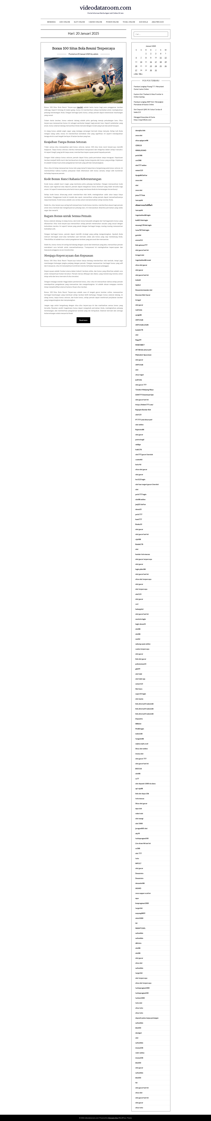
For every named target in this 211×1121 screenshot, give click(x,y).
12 (166, 58)
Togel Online (129, 22)
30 (151, 70)
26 (166, 66)
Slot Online (79, 22)
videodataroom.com (105, 8)
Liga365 (80, 107)
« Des (136, 74)
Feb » (141, 74)
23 (151, 66)
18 (161, 62)
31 (156, 70)
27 (136, 70)
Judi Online (64, 22)
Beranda (51, 22)
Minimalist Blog (113, 1118)
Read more (83, 320)
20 (136, 66)
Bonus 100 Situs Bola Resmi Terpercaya (83, 48)
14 (141, 62)
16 (151, 62)
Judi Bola (143, 22)
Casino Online (95, 22)
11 (161, 58)
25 (161, 66)
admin (95, 54)
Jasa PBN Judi (158, 22)
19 (166, 62)
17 (156, 62)
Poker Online (112, 22)
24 (156, 66)
